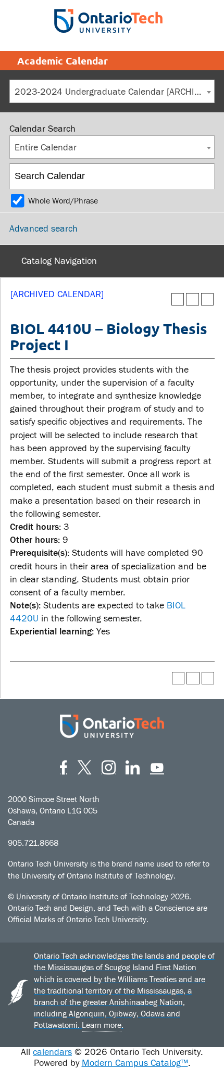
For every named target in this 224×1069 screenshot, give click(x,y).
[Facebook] (63, 766)
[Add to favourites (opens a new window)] (177, 299)
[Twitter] (84, 766)
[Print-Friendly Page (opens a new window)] (192, 299)
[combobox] (112, 91)
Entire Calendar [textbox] (46, 147)
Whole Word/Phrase (63, 201)
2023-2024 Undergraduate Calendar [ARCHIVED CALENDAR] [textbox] (114, 91)
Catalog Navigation (59, 261)
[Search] (202, 176)
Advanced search (43, 228)
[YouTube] (157, 766)
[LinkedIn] (133, 766)
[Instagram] (109, 766)
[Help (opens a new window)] (207, 299)
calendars (52, 1052)
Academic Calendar (62, 60)
